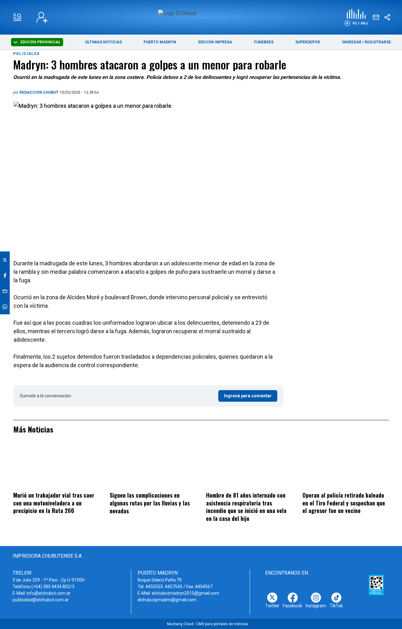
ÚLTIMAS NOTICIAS (103, 42)
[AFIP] (376, 585)
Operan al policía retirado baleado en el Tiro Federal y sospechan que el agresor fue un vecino (343, 503)
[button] (356, 17)
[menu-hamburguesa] (17, 17)
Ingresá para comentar (248, 395)
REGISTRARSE (378, 42)
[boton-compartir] (387, 17)
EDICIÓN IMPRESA (215, 42)
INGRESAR (351, 42)
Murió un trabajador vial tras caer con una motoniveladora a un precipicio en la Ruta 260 (53, 503)
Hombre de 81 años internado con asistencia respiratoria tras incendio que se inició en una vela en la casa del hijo (246, 506)
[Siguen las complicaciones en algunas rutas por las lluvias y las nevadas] (153, 467)
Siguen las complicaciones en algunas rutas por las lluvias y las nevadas (150, 503)
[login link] (41, 17)
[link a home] (201, 17)
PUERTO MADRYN (160, 42)
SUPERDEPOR (307, 42)
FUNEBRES (264, 42)
